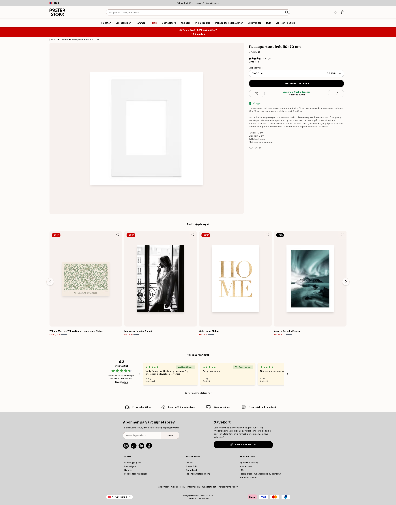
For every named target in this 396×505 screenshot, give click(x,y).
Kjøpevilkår (163, 486)
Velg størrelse (256, 67)
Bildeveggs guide (132, 462)
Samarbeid (191, 470)
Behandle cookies (249, 477)
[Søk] (287, 12)
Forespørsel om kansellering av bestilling (260, 473)
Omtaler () (254, 62)
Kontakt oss (246, 466)
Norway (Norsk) (119, 497)
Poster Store (205, 496)
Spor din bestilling (249, 462)
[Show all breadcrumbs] (53, 39)
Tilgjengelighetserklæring (198, 473)
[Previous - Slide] (50, 281)
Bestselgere (130, 466)
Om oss (190, 462)
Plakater (64, 39)
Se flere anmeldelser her (198, 392)
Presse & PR (192, 466)
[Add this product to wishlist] (336, 93)
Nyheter (128, 470)
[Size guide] (257, 93)
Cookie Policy (178, 486)
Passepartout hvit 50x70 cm (85, 39)
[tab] (335, 12)
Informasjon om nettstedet (201, 486)
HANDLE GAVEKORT (245, 444)
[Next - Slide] (346, 281)
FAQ (242, 470)
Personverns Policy (228, 486)
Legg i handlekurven (296, 83)
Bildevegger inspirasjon (135, 473)
